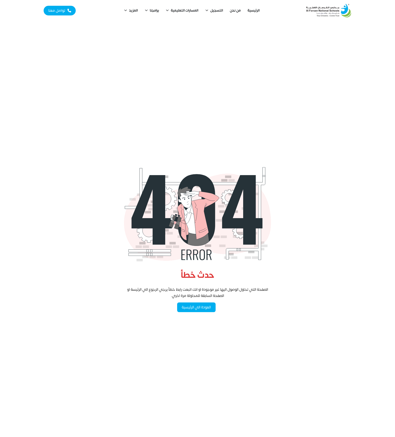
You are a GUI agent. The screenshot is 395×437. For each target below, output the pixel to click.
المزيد (133, 10)
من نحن (235, 10)
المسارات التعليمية (184, 10)
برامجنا (154, 10)
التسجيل (216, 10)
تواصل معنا (56, 11)
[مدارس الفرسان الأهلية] (328, 10)
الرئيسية (253, 10)
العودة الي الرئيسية (196, 307)
